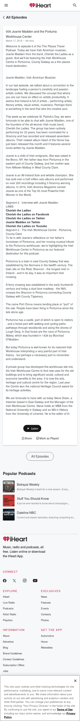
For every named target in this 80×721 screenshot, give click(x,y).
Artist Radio (9, 614)
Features (46, 602)
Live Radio (9, 602)
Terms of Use (65, 709)
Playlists (8, 620)
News (44, 596)
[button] (32, 428)
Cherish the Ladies (18, 210)
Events (45, 608)
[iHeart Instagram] (24, 580)
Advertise (8, 641)
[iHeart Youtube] (35, 580)
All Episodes (16, 17)
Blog (5, 647)
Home (44, 641)
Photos (45, 620)
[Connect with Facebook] (4, 580)
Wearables (47, 647)
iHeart (6, 596)
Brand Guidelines (12, 653)
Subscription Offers (13, 665)
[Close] (75, 680)
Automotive (47, 636)
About (6, 636)
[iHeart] (40, 6)
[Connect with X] (14, 580)
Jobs (5, 671)
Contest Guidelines (13, 659)
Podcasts (8, 608)
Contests (46, 614)
